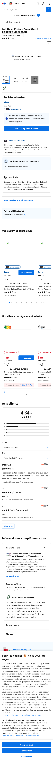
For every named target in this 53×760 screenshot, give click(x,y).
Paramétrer (26, 756)
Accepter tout (26, 745)
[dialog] (26, 705)
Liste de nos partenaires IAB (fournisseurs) (20, 735)
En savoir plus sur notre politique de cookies (21, 715)
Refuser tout (26, 751)
